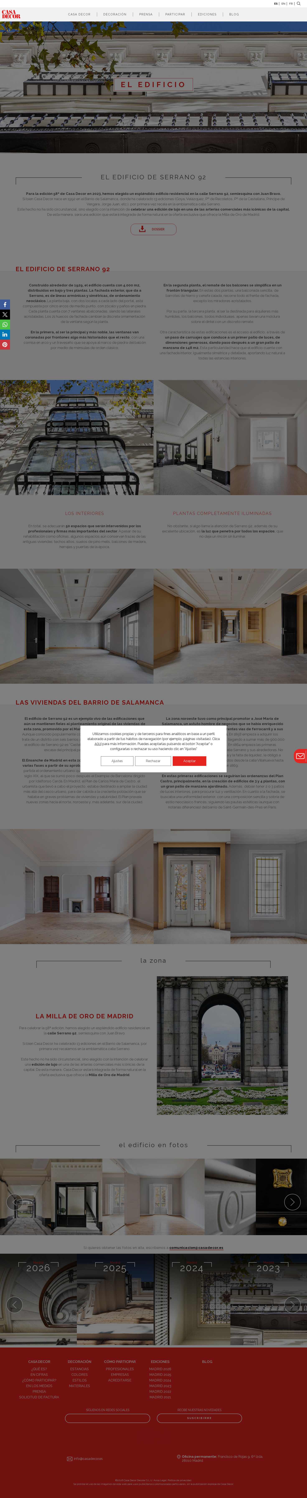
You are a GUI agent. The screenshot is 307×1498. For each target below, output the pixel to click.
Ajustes (117, 761)
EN (283, 3)
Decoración (115, 14)
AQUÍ (98, 744)
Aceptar (189, 761)
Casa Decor (79, 14)
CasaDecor (11, 14)
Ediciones (207, 14)
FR (291, 3)
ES (276, 3)
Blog (234, 14)
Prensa (146, 14)
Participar (175, 14)
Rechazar (153, 761)
